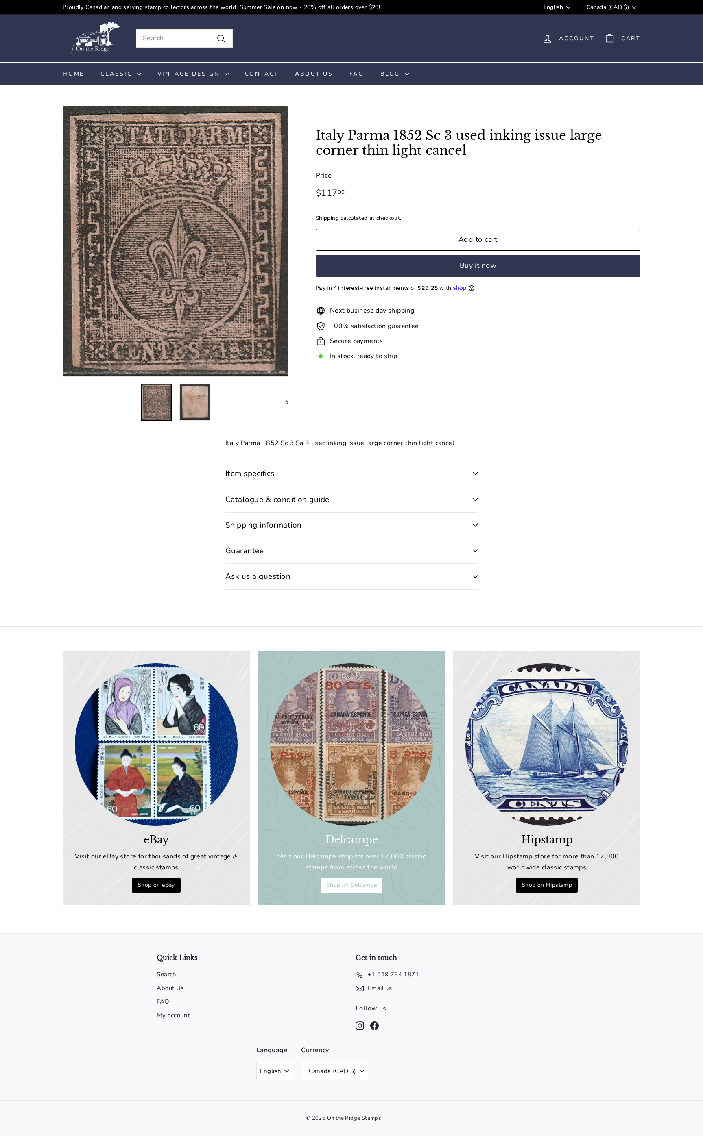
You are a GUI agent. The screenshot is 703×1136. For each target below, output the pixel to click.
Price (324, 175)
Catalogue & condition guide (277, 499)
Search (166, 974)
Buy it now (478, 265)
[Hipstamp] (546, 744)
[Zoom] (175, 241)
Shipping (327, 218)
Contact (262, 74)
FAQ (356, 74)
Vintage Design (190, 74)
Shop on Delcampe (351, 885)
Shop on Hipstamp (547, 885)
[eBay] (156, 744)
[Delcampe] (351, 744)
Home (73, 74)
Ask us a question (257, 576)
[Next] (283, 402)
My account (173, 1015)
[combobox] (184, 38)
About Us (314, 74)
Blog (391, 74)
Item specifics (250, 473)
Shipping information (263, 525)
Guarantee (244, 550)
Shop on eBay (156, 885)
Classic (117, 74)
